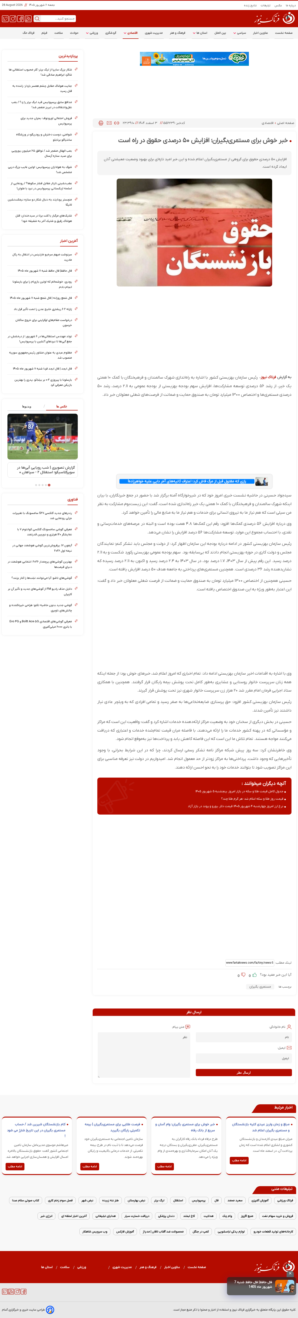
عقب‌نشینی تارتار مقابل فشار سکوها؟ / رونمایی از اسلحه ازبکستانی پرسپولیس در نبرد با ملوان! (41, 185)
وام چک (227, 1216)
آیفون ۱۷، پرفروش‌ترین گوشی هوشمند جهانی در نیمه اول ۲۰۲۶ (42, 547)
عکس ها (61, 406)
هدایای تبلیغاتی (105, 1216)
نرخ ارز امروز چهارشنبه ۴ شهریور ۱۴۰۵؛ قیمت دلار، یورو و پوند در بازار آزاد (235, 806)
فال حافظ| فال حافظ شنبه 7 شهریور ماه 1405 (253, 1284)
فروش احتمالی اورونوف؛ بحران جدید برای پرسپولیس (46, 120)
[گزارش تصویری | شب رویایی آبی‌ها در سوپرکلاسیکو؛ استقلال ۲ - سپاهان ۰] (42, 436)
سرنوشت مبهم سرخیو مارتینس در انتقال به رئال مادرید (42, 257)
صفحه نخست (284, 33)
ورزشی (93, 33)
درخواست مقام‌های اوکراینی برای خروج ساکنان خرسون (43, 322)
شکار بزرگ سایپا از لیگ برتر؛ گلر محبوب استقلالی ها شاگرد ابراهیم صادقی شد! (40, 72)
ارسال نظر (244, 1072)
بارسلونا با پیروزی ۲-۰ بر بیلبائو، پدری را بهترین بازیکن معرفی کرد (43, 382)
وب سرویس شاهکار (94, 1232)
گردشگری (110, 33)
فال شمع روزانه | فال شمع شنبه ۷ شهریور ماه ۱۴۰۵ (41, 298)
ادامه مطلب (239, 1160)
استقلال (178, 1200)
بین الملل (220, 33)
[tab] (60, 406)
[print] (101, 123)
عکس (278, 5)
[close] (290, 1274)
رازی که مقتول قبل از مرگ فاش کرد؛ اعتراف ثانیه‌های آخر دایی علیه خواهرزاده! (187, 481)
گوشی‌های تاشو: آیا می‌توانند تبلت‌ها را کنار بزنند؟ (41, 578)
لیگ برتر (159, 1200)
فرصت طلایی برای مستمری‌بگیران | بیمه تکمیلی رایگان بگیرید (112, 1127)
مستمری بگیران (260, 987)
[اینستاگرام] (13, 18)
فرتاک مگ (28, 33)
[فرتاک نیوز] (274, 25)
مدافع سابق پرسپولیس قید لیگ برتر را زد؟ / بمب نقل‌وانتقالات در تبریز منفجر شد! (41, 104)
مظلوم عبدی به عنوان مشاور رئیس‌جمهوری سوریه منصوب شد (40, 355)
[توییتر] (5, 18)
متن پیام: (178, 1027)
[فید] (28, 18)
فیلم (44, 33)
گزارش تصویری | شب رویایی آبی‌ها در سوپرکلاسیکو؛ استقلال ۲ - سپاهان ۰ (46, 470)
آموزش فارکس (125, 1232)
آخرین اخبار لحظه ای (74, 1216)
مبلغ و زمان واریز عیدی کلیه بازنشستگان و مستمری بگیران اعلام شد (261, 1127)
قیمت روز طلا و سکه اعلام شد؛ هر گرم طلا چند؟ (252, 799)
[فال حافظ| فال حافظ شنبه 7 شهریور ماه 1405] (284, 1286)
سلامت (58, 33)
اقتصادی (132, 33)
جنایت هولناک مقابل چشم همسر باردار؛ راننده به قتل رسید (42, 88)
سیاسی (241, 33)
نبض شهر (87, 1200)
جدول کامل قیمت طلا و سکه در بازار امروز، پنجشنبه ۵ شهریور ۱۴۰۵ (239, 791)
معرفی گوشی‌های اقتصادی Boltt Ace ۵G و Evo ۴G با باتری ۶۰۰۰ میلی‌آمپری (41, 624)
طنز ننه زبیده (110, 1200)
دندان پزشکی (166, 1216)
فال (216, 1200)
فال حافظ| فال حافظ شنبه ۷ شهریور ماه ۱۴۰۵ (45, 271)
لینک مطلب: (282, 963)
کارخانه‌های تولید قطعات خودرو (273, 1232)
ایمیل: (281, 1048)
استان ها (201, 33)
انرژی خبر (46, 1216)
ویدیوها (26, 406)
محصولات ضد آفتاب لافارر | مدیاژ (163, 1232)
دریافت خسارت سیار (137, 1216)
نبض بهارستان (136, 1200)
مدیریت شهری (154, 33)
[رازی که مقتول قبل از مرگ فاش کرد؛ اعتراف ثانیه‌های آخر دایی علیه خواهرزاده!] (261, 481)
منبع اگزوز (247, 1216)
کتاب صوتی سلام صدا (25, 1200)
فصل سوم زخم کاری (60, 1200)
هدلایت (208, 1216)
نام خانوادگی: (277, 1027)
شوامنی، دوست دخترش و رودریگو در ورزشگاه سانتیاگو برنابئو (44, 137)
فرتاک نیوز (268, 377)
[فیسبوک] (20, 18)
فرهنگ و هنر (178, 33)
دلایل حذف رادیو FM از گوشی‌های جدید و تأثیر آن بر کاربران (40, 591)
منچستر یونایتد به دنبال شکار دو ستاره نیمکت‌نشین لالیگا (40, 202)
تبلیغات (266, 5)
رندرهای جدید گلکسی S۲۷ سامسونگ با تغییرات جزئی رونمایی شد (42, 515)
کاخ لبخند (189, 1216)
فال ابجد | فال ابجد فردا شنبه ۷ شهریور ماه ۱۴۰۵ (42, 369)
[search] (37, 18)
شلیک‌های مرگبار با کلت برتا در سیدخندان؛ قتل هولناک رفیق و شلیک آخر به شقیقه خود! (43, 218)
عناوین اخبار (260, 33)
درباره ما (291, 5)
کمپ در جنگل (201, 1232)
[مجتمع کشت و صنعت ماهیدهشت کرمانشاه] (194, 59)
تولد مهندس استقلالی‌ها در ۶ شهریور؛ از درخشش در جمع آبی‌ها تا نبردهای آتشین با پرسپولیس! (40, 338)
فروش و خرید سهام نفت (277, 1216)
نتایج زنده (250, 5)
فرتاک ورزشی (285, 1200)
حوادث (74, 33)
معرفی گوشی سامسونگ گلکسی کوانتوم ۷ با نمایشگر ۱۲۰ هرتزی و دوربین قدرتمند (44, 531)
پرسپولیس (199, 1200)
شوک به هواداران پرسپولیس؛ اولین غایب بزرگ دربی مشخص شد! (40, 169)
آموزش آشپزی (259, 1200)
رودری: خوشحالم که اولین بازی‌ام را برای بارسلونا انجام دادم (42, 284)
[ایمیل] (109, 123)
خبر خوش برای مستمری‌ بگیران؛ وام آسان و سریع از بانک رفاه (185, 1127)
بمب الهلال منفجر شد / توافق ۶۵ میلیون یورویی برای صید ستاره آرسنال (41, 153)
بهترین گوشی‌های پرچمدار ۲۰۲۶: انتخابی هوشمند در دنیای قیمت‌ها (40, 564)
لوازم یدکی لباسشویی (231, 1232)
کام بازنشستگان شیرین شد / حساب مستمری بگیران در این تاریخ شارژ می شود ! (36, 1130)
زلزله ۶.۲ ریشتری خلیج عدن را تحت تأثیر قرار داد (43, 309)
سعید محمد (235, 1200)
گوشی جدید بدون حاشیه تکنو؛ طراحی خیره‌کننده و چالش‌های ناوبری (40, 607)
